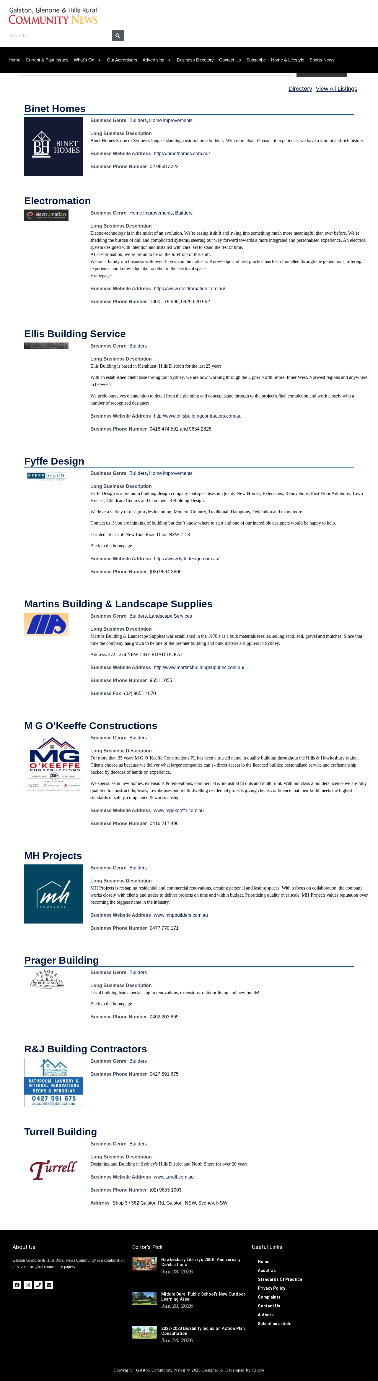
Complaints (269, 1297)
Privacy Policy (271, 1288)
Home (14, 59)
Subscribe (256, 59)
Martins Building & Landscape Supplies (118, 603)
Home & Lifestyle (287, 59)
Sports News (322, 59)
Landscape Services (170, 616)
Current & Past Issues (47, 59)
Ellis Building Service (75, 333)
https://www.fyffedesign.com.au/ (186, 558)
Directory (300, 88)
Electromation (57, 200)
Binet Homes (55, 108)
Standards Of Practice (280, 1279)
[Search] (118, 35)
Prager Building (61, 960)
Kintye (258, 1370)
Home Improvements (171, 120)
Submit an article (274, 1323)
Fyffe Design (54, 461)
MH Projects (53, 855)
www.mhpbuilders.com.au (181, 915)
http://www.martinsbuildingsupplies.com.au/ (199, 667)
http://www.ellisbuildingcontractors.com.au (198, 415)
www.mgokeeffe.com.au (179, 810)
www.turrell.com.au (174, 1176)
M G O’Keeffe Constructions (90, 725)
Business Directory (195, 59)
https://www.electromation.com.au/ (189, 288)
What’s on (84, 59)
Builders (138, 120)
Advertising (153, 59)
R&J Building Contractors (85, 1048)
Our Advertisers (122, 59)
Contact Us (230, 59)
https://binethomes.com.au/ (182, 153)
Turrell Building (60, 1131)
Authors (266, 1314)
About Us (267, 1270)
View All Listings (336, 88)
